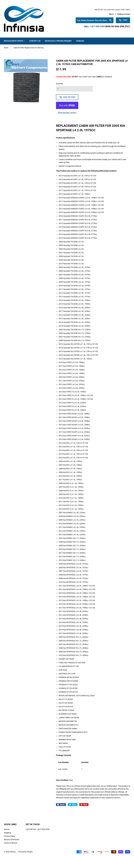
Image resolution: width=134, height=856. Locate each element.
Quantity (59, 84)
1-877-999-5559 (97, 26)
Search (7, 829)
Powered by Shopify (25, 852)
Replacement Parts (13, 41)
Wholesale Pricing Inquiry (58, 41)
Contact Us (35, 41)
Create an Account (123, 14)
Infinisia (13, 852)
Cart (124, 20)
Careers (80, 41)
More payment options (67, 112)
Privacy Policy (9, 836)
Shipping (7, 833)
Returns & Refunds (11, 839)
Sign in (111, 14)
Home (6, 48)
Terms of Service (10, 843)
